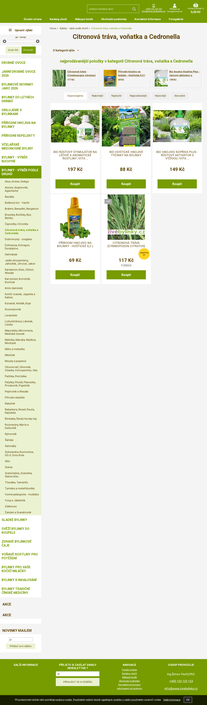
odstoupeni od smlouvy (129, 688)
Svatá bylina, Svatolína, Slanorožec (18, 475)
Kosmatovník (13, 309)
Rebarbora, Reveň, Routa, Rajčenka (20, 411)
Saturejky (10, 446)
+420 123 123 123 (154, 9)
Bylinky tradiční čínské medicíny (16, 591)
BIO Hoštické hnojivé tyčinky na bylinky (126, 153)
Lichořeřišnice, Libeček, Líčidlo (19, 323)
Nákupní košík (84, 19)
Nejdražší (116, 95)
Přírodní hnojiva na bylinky (19, 125)
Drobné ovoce (14, 63)
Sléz (7, 461)
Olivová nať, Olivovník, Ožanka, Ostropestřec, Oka (21, 368)
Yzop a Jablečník (15, 500)
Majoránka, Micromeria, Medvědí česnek (19, 332)
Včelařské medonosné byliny (17, 146)
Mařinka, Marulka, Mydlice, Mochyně (20, 341)
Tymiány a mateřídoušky (20, 488)
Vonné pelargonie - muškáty (22, 494)
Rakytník (10, 403)
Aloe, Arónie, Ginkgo (17, 181)
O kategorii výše (64, 50)
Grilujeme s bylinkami (12, 112)
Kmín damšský (14, 288)
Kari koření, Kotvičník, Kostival (17, 280)
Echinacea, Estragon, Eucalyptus (17, 247)
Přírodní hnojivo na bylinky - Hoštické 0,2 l (75, 244)
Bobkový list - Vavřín (17, 202)
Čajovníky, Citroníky (16, 224)
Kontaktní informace (148, 19)
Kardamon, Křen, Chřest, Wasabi (19, 271)
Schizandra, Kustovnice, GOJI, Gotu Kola (19, 453)
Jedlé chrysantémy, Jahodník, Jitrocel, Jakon (20, 262)
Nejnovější (160, 95)
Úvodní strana (33, 19)
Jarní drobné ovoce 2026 (19, 73)
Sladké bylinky (14, 520)
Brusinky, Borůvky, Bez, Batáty (18, 216)
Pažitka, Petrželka (16, 376)
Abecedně (179, 95)
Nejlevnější (97, 95)
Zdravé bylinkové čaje (17, 543)
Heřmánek (11, 254)
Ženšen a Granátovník (18, 512)
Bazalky (9, 196)
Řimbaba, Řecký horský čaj (21, 418)
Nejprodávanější (138, 95)
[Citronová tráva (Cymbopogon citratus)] (59, 78)
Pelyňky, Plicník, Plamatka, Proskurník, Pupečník (20, 384)
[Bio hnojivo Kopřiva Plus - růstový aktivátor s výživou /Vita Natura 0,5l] (161, 78)
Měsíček (10, 355)
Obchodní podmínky (113, 19)
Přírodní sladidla (15, 397)
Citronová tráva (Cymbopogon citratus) (126, 244)
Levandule (11, 315)
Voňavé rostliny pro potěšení (20, 556)
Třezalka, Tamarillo (16, 482)
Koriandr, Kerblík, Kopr (18, 303)
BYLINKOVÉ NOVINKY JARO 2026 (17, 86)
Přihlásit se (175, 9)
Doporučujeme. (75, 95)
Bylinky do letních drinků (18, 99)
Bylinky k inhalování (19, 580)
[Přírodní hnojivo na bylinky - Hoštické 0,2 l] (110, 78)
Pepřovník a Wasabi (16, 391)
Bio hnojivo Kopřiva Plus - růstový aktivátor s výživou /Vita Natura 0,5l (184, 75)
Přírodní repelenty (18, 136)
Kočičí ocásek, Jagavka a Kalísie (20, 295)
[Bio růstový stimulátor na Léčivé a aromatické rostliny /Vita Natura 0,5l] (75, 126)
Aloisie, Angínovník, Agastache (16, 189)
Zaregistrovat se (174, 11)
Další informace (171, 699)
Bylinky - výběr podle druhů (20, 172)
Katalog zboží (58, 19)
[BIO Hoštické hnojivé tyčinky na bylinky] (126, 126)
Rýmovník (10, 434)
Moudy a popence (15, 361)
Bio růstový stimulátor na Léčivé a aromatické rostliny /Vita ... (75, 155)
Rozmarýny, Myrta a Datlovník (17, 426)
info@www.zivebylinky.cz (153, 11)
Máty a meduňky (15, 349)
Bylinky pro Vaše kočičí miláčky (16, 569)
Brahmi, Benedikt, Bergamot (22, 208)
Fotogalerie (176, 19)
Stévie (8, 467)
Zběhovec (11, 506)
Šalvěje (9, 440)
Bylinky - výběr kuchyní (14, 159)
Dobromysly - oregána (18, 239)
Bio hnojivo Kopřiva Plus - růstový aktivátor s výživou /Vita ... (177, 155)
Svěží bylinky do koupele (15, 531)
